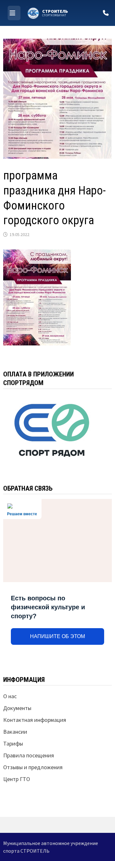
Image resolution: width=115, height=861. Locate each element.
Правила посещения (28, 755)
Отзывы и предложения (33, 767)
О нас (10, 696)
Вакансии (15, 731)
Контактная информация (34, 719)
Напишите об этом (57, 636)
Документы (17, 708)
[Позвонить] (106, 13)
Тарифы (13, 743)
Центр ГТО (16, 779)
